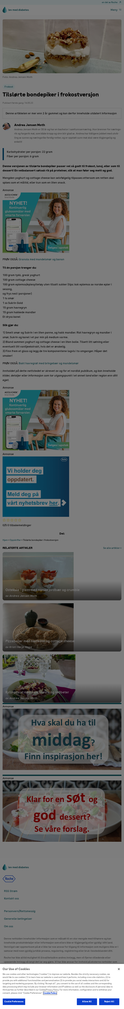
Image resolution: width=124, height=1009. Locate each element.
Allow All (87, 1001)
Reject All (109, 1001)
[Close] (118, 969)
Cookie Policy (50, 993)
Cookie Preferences (14, 1001)
